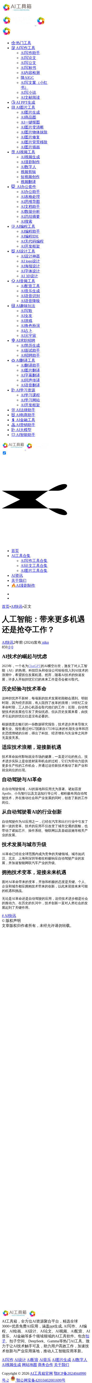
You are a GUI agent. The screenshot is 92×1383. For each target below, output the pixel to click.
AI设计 (20, 1360)
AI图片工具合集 (34, 571)
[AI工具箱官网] (26, 448)
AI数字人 (79, 1360)
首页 (15, 551)
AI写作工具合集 (34, 561)
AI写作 (7, 1360)
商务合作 (45, 1365)
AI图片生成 (61, 1360)
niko (45, 642)
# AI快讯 (9, 916)
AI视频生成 (11, 1365)
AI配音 (32, 1360)
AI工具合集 (20, 556)
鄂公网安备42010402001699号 (40, 1380)
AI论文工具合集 (34, 566)
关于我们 (18, 580)
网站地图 (29, 1365)
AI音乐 (45, 1360)
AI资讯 (17, 576)
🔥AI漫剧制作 (23, 585)
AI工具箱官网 (41, 1373)
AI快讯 (16, 606)
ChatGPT (34, 666)
